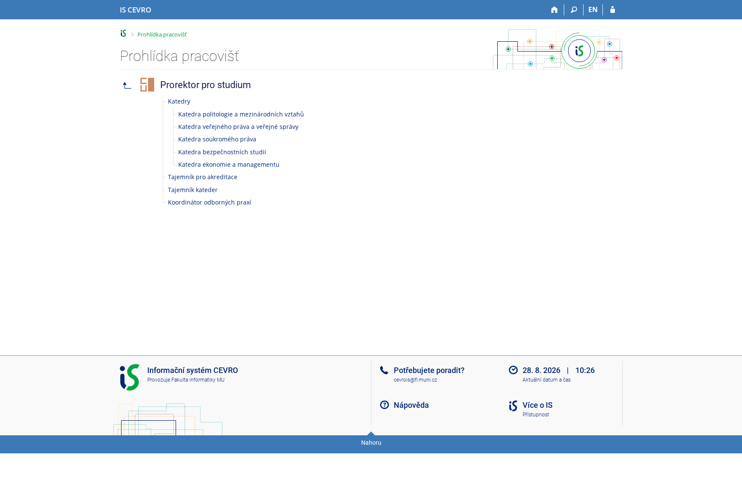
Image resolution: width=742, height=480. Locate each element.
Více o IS (538, 405)
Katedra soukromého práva (217, 139)
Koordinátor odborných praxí (209, 202)
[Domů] (554, 9)
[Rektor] (127, 85)
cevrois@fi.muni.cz (415, 380)
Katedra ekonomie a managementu (229, 164)
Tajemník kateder (193, 190)
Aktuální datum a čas (547, 380)
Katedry (179, 101)
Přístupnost (536, 415)
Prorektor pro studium (205, 84)
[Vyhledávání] (574, 9)
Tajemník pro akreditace (202, 177)
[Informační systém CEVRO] (123, 33)
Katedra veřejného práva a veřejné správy (238, 126)
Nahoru (371, 442)
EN (593, 9)
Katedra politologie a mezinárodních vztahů (241, 114)
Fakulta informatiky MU (198, 380)
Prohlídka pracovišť (162, 34)
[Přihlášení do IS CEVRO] (612, 9)
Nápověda (411, 405)
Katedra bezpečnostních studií (222, 152)
